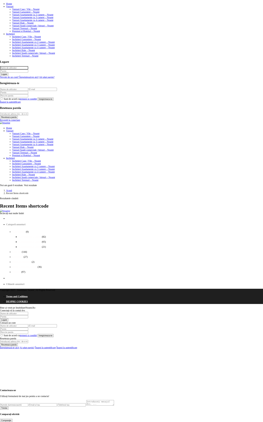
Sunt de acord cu (20, 99)
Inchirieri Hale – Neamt (23, 50)
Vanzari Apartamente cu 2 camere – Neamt (32, 14)
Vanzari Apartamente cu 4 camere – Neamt (32, 20)
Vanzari (9, 6)
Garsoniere (18, 257)
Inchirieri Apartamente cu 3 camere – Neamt (33, 45)
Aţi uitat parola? (46, 77)
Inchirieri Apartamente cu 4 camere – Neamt (33, 47)
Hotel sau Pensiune (22, 262)
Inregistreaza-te (45, 99)
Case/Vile (17, 252)
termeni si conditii (28, 99)
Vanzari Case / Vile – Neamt (25, 9)
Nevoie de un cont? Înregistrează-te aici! (19, 77)
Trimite (4, 408)
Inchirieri (10, 34)
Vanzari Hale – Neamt (22, 23)
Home (9, 3)
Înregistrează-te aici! (9, 347)
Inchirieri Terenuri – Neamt (25, 56)
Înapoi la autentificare (10, 102)
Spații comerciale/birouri (25, 267)
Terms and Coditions (17, 296)
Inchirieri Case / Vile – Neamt (26, 36)
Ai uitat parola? (27, 347)
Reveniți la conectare (10, 120)
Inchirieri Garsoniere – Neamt (26, 39)
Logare (4, 74)
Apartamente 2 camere (30, 236)
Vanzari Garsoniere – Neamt (25, 12)
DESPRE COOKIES (17, 301)
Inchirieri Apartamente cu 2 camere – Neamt (33, 42)
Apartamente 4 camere (30, 246)
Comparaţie (6, 420)
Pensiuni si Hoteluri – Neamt (26, 31)
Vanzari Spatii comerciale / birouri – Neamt (33, 25)
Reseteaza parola (9, 117)
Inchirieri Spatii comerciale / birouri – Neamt (33, 53)
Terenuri (16, 272)
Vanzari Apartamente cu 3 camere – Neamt (32, 17)
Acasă (9, 190)
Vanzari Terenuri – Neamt (24, 28)
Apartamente (19, 231)
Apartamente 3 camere (30, 241)
